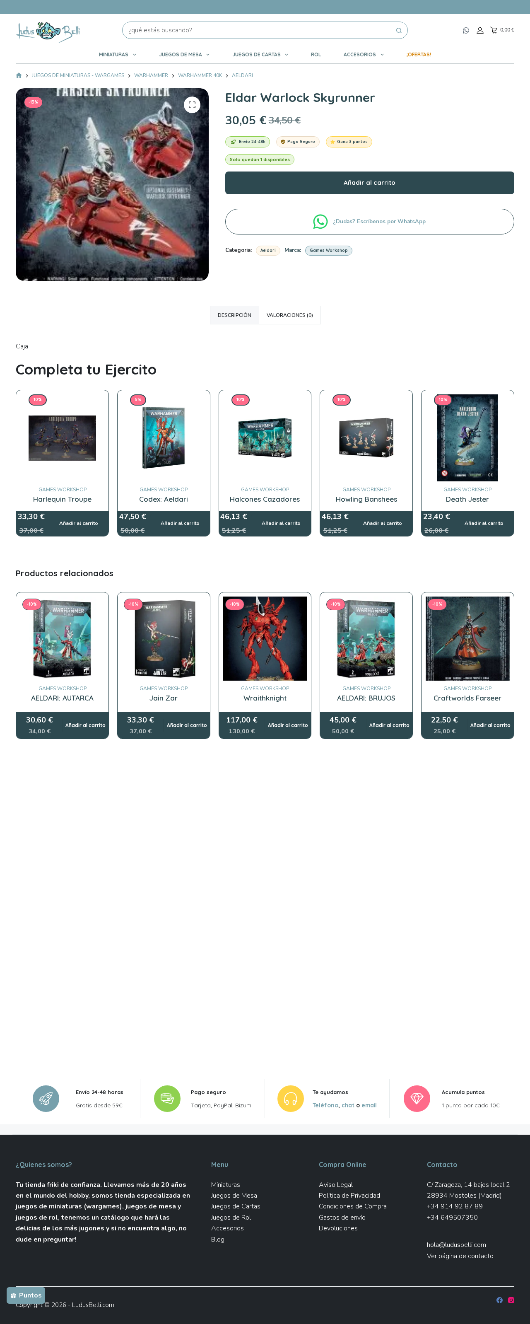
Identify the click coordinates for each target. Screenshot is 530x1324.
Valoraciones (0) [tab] (290, 315)
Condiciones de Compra (353, 1206)
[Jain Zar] (164, 638)
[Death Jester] (467, 399)
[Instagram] (511, 1300)
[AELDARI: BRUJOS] (366, 638)
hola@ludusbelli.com (456, 1244)
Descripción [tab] (234, 315)
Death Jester (467, 499)
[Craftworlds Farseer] (468, 638)
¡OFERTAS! (419, 54)
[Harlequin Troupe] (62, 399)
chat (348, 1105)
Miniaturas (113, 54)
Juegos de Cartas (256, 54)
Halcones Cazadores (265, 499)
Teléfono (325, 1105)
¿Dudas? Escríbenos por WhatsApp (380, 221)
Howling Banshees (366, 499)
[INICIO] (19, 76)
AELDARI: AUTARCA (62, 697)
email (369, 1105)
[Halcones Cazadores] (265, 399)
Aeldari (268, 250)
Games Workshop (329, 250)
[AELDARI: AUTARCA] (62, 638)
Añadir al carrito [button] (85, 725)
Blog (217, 1239)
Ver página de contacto (460, 1256)
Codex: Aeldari (163, 499)
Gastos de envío (342, 1217)
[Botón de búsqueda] (399, 30)
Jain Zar (163, 697)
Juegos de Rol (231, 1217)
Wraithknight (265, 697)
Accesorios (360, 54)
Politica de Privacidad (349, 1195)
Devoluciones (338, 1228)
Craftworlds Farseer (467, 697)
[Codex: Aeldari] (164, 399)
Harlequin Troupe (62, 499)
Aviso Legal (336, 1184)
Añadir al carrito (369, 182)
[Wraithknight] (265, 638)
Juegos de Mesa (180, 54)
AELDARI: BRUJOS (366, 697)
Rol (316, 54)
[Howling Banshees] (366, 399)
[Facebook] (499, 1300)
